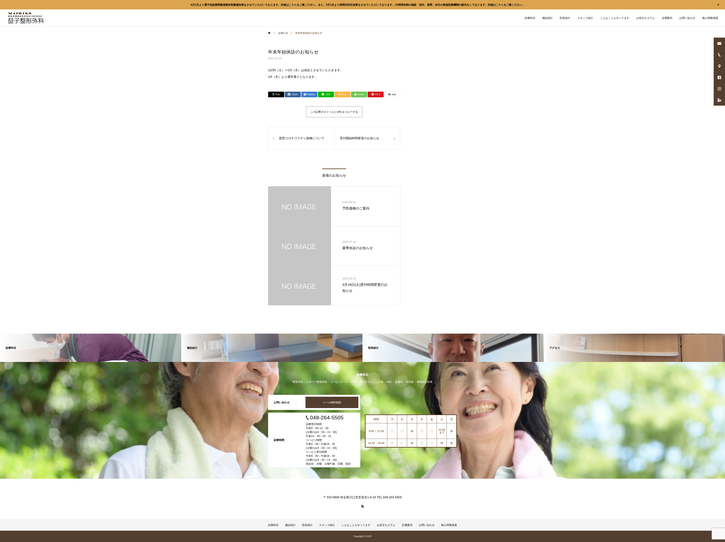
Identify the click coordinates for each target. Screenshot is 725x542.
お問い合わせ (687, 17)
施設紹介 (547, 17)
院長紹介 (565, 17)
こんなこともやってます (614, 17)
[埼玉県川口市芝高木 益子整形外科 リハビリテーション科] (26, 18)
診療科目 (530, 17)
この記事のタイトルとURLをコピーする (334, 111)
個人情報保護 (710, 17)
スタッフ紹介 (585, 17)
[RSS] (362, 506)
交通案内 (667, 17)
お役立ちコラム (645, 17)
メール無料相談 (332, 402)
